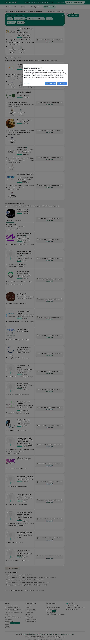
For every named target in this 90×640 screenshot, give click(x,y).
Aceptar (62, 83)
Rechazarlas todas (51, 83)
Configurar (27, 83)
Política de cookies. (28, 79)
